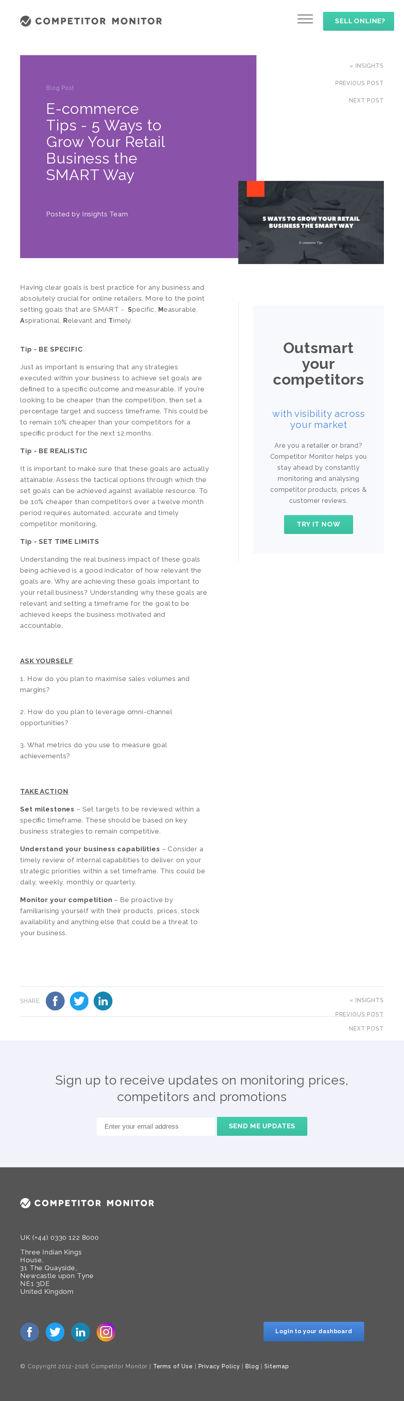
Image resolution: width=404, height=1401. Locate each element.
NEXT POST (366, 100)
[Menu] (305, 19)
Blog (252, 1366)
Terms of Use (173, 1366)
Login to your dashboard (313, 1331)
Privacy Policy (219, 1366)
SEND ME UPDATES (262, 1126)
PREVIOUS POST (359, 83)
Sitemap (276, 1366)
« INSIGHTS (367, 66)
